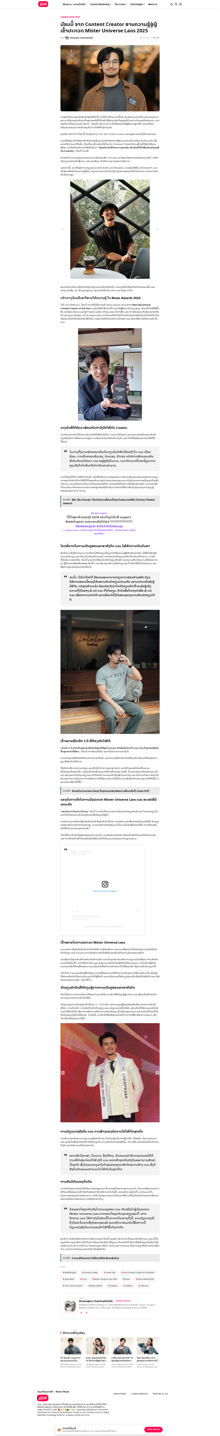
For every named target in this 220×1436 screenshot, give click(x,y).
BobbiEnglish (69, 1272)
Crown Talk (109, 1272)
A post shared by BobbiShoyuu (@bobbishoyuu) (105, 926)
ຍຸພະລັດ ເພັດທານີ (95, 1285)
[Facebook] (81, 1313)
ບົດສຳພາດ (128, 1285)
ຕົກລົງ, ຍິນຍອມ (153, 1429)
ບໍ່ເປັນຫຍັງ (138, 1429)
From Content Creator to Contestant (137, 1272)
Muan (126, 1279)
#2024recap (114, 526)
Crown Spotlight (70, 17)
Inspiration (68, 1279)
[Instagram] (86, 1313)
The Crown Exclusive (72, 1285)
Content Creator (90, 1272)
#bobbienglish (85, 526)
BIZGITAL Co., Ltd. (160, 1393)
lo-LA (83, 1279)
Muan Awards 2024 (145, 1279)
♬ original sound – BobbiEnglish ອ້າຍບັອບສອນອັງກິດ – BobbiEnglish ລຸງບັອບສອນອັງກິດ (99, 531)
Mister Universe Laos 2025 (105, 1279)
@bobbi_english (99, 513)
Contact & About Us (139, 1393)
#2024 (101, 526)
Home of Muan (120, 1393)
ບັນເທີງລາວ (113, 1285)
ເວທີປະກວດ (143, 1285)
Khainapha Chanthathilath (81, 37)
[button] (157, 229)
